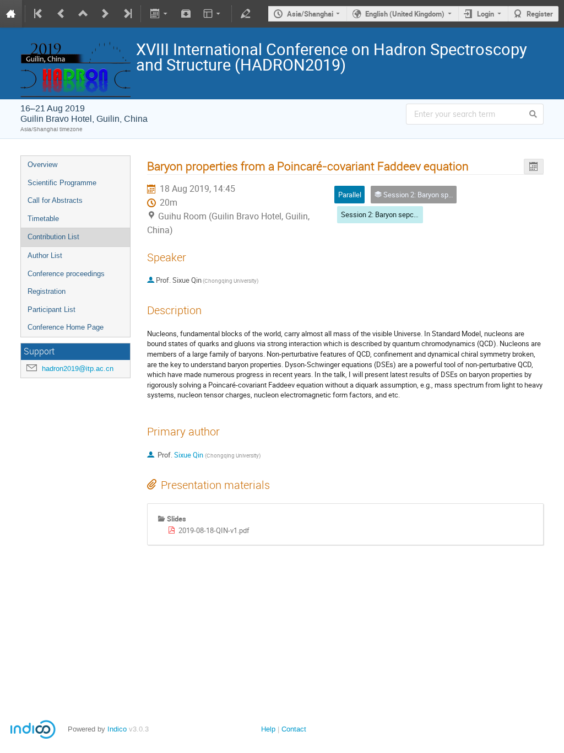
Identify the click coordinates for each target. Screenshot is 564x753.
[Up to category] (83, 14)
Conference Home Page (66, 327)
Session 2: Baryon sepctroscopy (391, 214)
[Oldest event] (39, 14)
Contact (293, 729)
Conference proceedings (66, 274)
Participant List (51, 309)
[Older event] (61, 14)
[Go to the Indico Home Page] (11, 14)
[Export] (159, 14)
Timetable (43, 218)
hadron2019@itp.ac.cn (77, 368)
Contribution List (53, 237)
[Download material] (186, 14)
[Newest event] (127, 14)
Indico (117, 729)
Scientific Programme (62, 183)
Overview (42, 164)
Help (268, 729)
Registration (47, 291)
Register (540, 14)
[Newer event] (105, 14)
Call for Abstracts (55, 200)
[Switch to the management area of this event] (246, 14)
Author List (45, 255)
